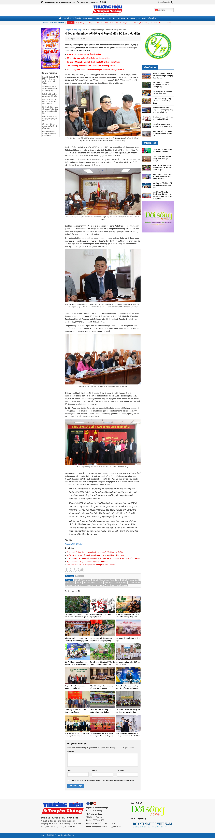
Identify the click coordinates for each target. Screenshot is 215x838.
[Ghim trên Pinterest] (78, 570)
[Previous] (146, 42)
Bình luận (71, 751)
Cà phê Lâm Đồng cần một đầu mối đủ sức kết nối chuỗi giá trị (50, 88)
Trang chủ (68, 30)
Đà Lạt (79, 582)
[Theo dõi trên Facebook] (100, 2)
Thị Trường (131, 18)
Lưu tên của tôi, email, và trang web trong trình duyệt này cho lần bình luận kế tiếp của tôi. (102, 780)
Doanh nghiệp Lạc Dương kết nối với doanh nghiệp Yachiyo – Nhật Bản (95, 552)
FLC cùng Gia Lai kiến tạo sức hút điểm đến (89, 23)
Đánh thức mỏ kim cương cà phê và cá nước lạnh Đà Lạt (49, 134)
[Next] (170, 42)
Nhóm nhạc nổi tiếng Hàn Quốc (115, 582)
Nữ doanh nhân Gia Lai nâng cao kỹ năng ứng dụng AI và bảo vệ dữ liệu (170, 23)
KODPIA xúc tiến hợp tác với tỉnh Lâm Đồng (84, 54)
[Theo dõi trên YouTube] (105, 2)
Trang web (120, 770)
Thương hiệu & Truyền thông (64, 835)
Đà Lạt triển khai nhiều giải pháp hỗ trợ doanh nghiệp (88, 58)
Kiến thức (77, 18)
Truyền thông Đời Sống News (117, 585)
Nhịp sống (67, 18)
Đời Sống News (89, 582)
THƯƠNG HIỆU (100, 18)
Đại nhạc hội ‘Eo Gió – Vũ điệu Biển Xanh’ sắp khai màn (162, 179)
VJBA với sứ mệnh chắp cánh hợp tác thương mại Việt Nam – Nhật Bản (95, 555)
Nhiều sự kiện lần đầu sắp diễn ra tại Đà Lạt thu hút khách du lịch (162, 161)
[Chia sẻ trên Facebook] (66, 570)
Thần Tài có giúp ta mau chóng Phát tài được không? (162, 153)
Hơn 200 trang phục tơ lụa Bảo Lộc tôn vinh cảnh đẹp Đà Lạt (91, 66)
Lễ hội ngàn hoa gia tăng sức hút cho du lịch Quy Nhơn (126, 23)
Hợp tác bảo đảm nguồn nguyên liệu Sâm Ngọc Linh (88, 562)
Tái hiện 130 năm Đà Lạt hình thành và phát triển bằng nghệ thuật (93, 62)
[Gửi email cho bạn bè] (74, 570)
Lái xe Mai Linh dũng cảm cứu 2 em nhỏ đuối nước (162, 144)
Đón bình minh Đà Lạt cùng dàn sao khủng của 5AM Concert (91, 565)
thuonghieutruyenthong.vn (95, 585)
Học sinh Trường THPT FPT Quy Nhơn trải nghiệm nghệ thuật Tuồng (50, 80)
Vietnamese (163, 10)
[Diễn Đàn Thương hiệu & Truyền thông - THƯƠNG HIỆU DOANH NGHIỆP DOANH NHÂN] (107, 10)
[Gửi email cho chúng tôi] (102, 2)
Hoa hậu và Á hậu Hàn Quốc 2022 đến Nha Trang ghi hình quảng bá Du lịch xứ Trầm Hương (103, 558)
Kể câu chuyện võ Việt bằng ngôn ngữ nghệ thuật (49, 119)
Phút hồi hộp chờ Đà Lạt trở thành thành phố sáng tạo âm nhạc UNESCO (95, 70)
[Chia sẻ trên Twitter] (70, 570)
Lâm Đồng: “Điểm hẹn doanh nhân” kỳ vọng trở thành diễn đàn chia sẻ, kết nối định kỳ (163, 189)
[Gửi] (171, 2)
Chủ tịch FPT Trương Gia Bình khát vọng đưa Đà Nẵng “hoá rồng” (162, 170)
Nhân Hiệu (111, 18)
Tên (69, 770)
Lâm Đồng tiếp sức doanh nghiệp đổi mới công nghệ (49, 126)
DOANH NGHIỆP (88, 18)
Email (94, 770)
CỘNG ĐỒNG (152, 18)
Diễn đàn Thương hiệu (82, 580)
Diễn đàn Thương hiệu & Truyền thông (106, 580)
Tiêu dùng (121, 18)
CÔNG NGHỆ (142, 18)
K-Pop (100, 582)
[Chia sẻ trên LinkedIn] (82, 570)
